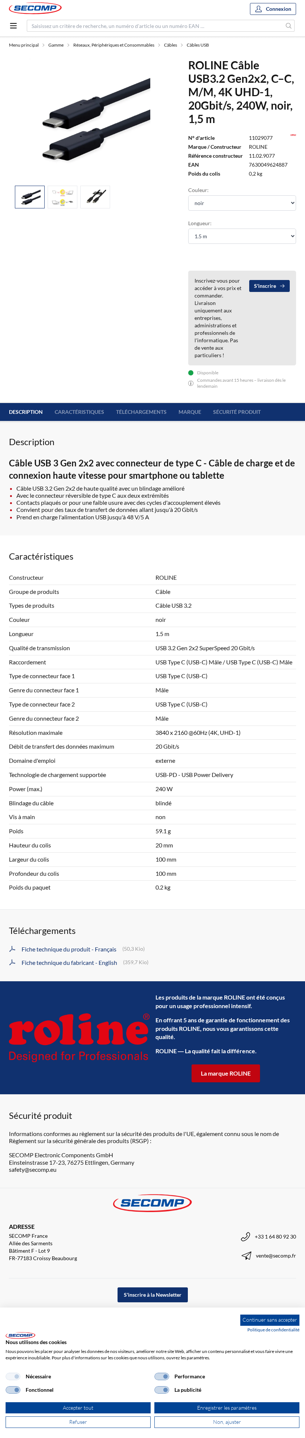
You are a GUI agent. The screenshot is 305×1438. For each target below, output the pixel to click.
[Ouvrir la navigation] (13, 26)
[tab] (30, 197)
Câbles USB (198, 45)
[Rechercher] (289, 26)
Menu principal (24, 45)
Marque (190, 412)
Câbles (170, 45)
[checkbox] (13, 1376)
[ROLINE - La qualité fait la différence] (79, 1037)
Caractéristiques (79, 412)
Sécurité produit (237, 412)
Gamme (56, 45)
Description (26, 412)
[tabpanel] (89, 119)
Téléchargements (141, 412)
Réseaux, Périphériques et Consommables (113, 45)
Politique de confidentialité (273, 1329)
